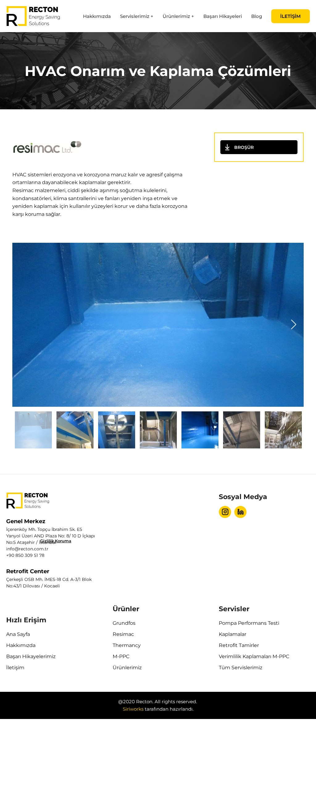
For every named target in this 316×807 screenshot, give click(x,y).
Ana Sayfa (18, 634)
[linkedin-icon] (240, 512)
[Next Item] (293, 325)
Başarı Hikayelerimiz (31, 656)
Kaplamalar (232, 634)
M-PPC (121, 656)
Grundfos (124, 623)
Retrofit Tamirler (239, 645)
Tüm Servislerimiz (240, 667)
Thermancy (127, 645)
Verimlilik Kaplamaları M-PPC (254, 656)
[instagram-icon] (225, 512)
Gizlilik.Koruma (55, 540)
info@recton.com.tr (27, 549)
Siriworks (133, 709)
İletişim (15, 667)
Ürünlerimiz (127, 667)
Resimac (123, 634)
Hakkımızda (20, 645)
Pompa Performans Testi (249, 623)
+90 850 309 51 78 (25, 555)
